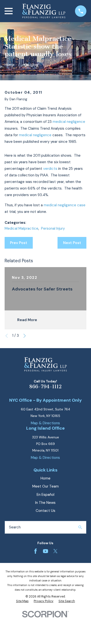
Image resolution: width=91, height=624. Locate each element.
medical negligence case (64, 205)
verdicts (50, 168)
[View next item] (25, 336)
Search (15, 527)
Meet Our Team (45, 486)
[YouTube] (45, 551)
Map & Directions (45, 423)
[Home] (43, 11)
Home (45, 478)
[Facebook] (35, 551)
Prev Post (18, 242)
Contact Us (45, 510)
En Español (45, 494)
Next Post (72, 242)
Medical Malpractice (21, 228)
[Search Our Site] (80, 527)
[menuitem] (22, 601)
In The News (45, 502)
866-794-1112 (45, 386)
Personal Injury (53, 228)
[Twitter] (55, 551)
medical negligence (69, 121)
